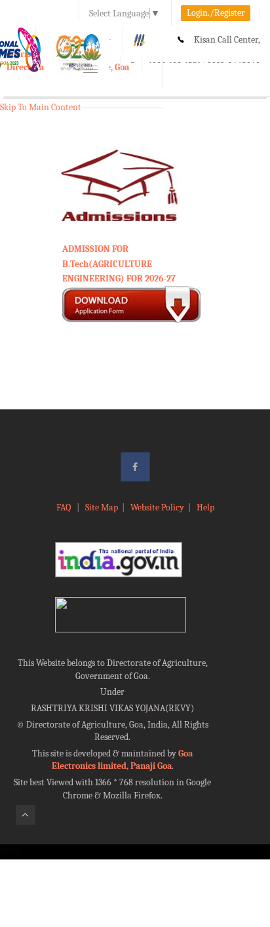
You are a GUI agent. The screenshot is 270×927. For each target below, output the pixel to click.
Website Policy (157, 507)
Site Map (101, 507)
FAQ (64, 507)
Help (205, 507)
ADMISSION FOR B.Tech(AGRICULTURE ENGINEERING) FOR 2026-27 (119, 263)
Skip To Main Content (40, 107)
